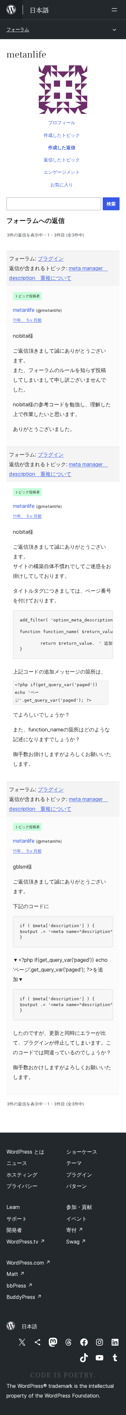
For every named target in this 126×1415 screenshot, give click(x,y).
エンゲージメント (62, 172)
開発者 (14, 1230)
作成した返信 (61, 147)
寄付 (74, 1230)
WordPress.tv (25, 1241)
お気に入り (61, 184)
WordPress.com (28, 1262)
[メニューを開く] (115, 9)
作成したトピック (62, 135)
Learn (13, 1207)
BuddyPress (24, 1297)
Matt (15, 1274)
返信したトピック (62, 159)
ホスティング (21, 1174)
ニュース (16, 1163)
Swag (76, 1241)
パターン (76, 1186)
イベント (76, 1218)
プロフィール (61, 122)
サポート (16, 1218)
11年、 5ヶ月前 (27, 320)
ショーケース (81, 1151)
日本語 (29, 1326)
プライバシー (21, 1186)
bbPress (19, 1285)
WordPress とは (25, 1151)
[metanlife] (63, 90)
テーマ (74, 1163)
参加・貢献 (79, 1207)
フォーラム (17, 29)
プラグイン (51, 258)
